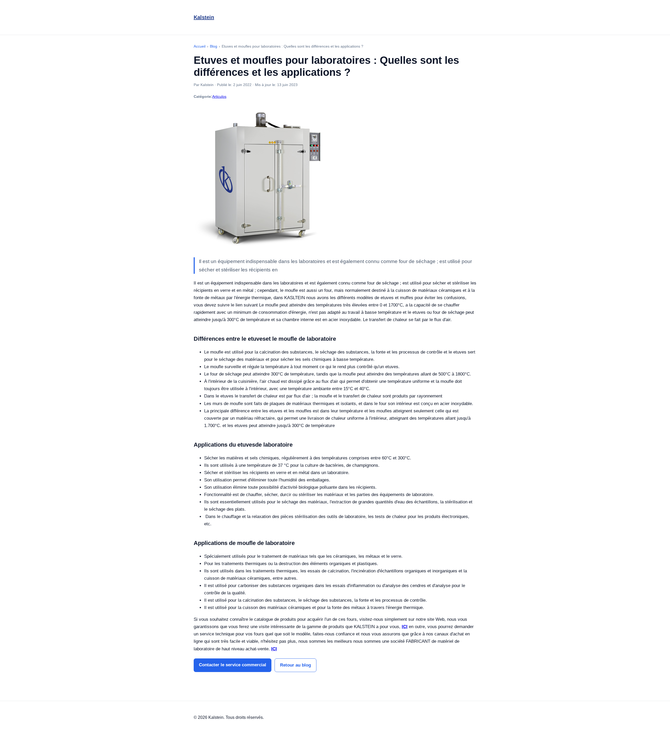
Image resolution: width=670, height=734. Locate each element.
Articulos (219, 96)
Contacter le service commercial (232, 664)
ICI (404, 626)
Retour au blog (295, 665)
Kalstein (204, 17)
